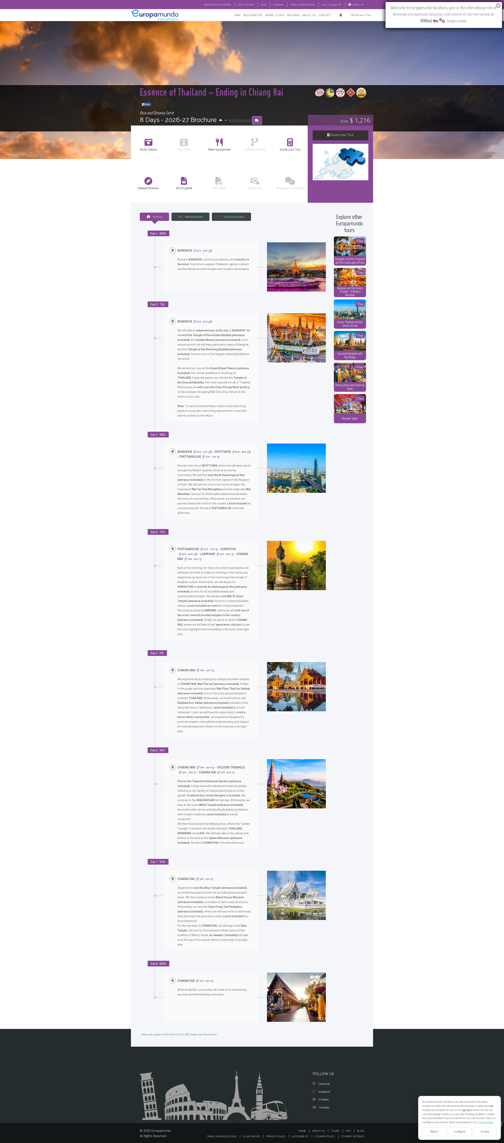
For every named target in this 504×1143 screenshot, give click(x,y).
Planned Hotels (193, 217)
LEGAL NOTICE (251, 1136)
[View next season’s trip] (220, 120)
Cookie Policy (485, 1122)
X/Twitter (323, 1099)
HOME (302, 1131)
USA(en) (356, 4)
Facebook (324, 1083)
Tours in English (329, 4)
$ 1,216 (355, 120)
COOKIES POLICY (325, 1136)
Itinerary (157, 217)
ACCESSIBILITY (300, 1136)
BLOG (263, 4)
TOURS (335, 1131)
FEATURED (293, 15)
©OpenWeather (210, 1034)
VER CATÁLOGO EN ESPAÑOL (217, 4)
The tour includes (233, 217)
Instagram (324, 1091)
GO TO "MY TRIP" (246, 4)
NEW (238, 15)
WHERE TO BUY (274, 15)
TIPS (348, 1131)
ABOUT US (309, 15)
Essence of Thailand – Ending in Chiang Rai (211, 91)
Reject (434, 1131)
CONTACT (324, 15)
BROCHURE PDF (253, 15)
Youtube (324, 1107)
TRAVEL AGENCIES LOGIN (303, 4)
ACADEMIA (278, 4)
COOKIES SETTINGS (352, 1136)
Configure (459, 1131)
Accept (485, 1131)
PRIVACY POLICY (275, 1136)
